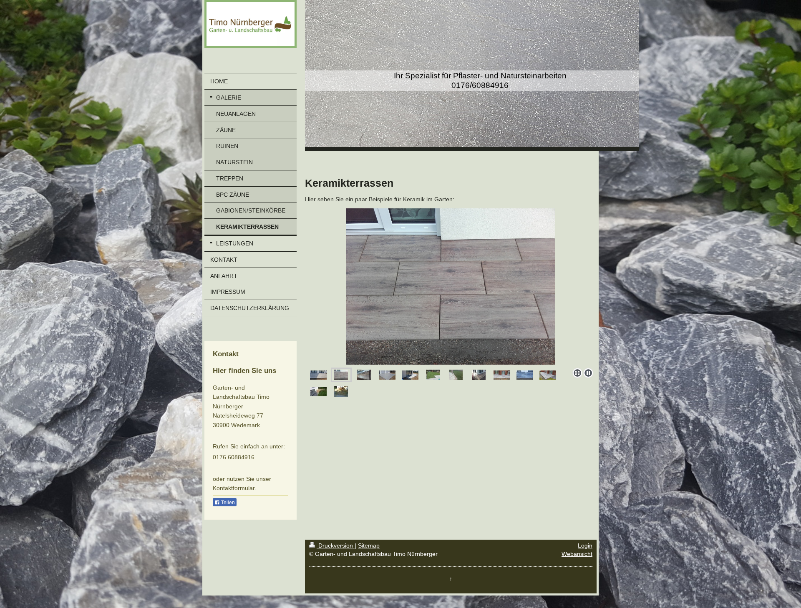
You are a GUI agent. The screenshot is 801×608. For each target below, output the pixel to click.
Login (585, 545)
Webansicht (577, 553)
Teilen (227, 502)
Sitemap (369, 545)
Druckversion (336, 545)
